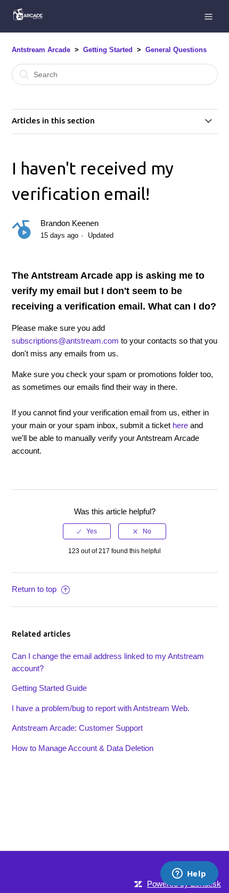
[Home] (27, 17)
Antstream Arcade (41, 50)
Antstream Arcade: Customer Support (77, 727)
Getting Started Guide (49, 687)
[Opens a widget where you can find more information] (189, 874)
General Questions (176, 50)
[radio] (87, 531)
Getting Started (108, 50)
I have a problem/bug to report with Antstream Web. (101, 708)
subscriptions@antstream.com (65, 340)
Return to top (35, 589)
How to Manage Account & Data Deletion (82, 748)
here (181, 425)
